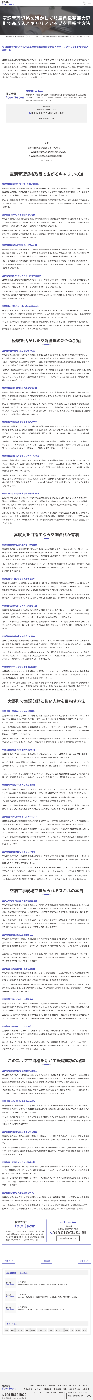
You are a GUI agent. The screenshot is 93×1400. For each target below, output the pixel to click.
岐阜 (6, 1330)
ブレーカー (19, 1330)
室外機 (78, 1330)
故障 (72, 1330)
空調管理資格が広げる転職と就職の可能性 (48, 151)
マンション (59, 1330)
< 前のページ (8, 1261)
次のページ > (84, 1261)
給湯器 (33, 1330)
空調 (12, 1330)
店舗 (66, 1330)
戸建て (51, 1330)
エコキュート (42, 1330)
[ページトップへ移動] (89, 1396)
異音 (84, 1330)
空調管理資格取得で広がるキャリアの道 (44, 147)
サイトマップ (84, 1392)
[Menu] (89, 3)
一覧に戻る (46, 1261)
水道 (27, 1330)
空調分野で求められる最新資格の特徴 (46, 155)
